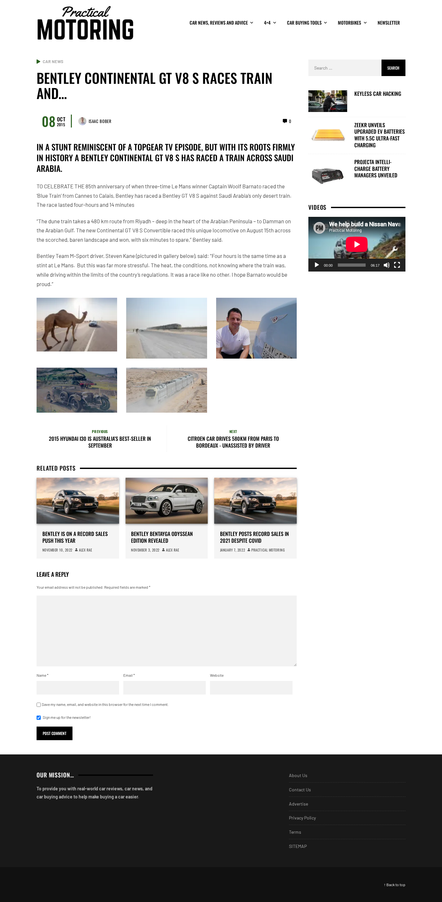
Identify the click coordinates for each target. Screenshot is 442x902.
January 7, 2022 (232, 549)
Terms (295, 832)
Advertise (298, 804)
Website (217, 675)
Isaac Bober (100, 121)
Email (129, 675)
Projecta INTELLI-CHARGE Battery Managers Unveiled (375, 168)
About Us (298, 775)
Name (43, 675)
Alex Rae (85, 549)
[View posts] (38, 62)
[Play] (317, 265)
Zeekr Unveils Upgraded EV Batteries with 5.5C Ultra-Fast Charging (379, 134)
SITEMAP (298, 846)
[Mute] (386, 265)
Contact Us (300, 789)
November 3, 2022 (145, 549)
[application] (356, 244)
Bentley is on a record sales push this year (75, 537)
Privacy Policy (302, 817)
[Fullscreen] (397, 265)
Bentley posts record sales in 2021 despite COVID (254, 537)
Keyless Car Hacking (377, 93)
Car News (53, 62)
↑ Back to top (394, 884)
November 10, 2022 (57, 549)
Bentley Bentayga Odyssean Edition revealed (162, 537)
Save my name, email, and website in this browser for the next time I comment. (105, 704)
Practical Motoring (268, 549)
